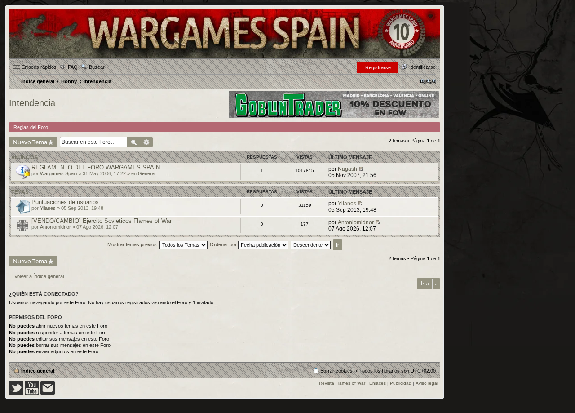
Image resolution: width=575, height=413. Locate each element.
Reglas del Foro (30, 127)
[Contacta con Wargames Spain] (47, 393)
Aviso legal (427, 383)
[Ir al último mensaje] (360, 169)
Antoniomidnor (55, 227)
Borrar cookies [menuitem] (336, 370)
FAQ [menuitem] (73, 67)
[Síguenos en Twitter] (16, 393)
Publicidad (400, 383)
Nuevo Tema (30, 142)
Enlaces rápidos (39, 67)
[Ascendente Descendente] (311, 244)
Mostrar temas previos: (133, 244)
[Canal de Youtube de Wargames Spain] (32, 393)
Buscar (97, 67)
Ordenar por (224, 244)
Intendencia (32, 103)
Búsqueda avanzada (147, 142)
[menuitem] (428, 81)
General (146, 173)
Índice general (37, 370)
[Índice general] (224, 56)
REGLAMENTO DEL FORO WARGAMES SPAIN (95, 167)
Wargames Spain (58, 173)
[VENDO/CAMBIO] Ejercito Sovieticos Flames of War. (102, 221)
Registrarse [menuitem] (378, 67)
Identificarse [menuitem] (422, 67)
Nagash (347, 169)
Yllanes (48, 208)
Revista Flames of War (342, 383)
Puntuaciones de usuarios (65, 202)
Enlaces (377, 383)
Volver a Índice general (39, 276)
